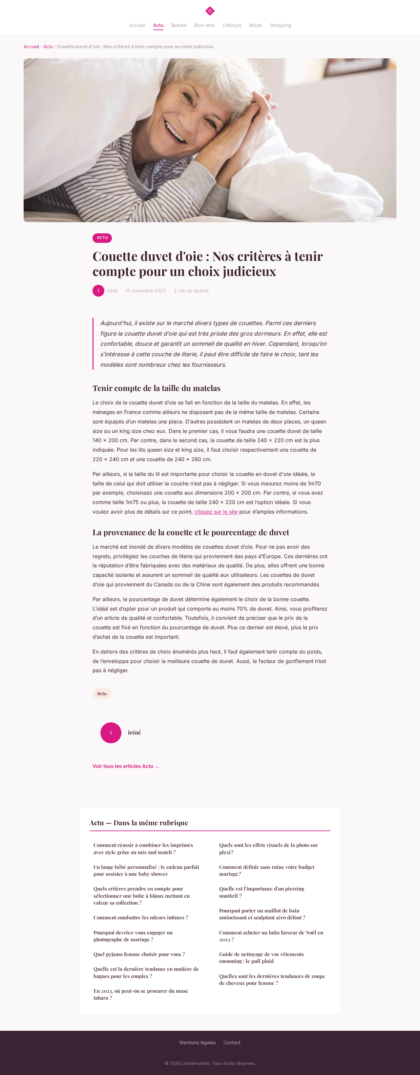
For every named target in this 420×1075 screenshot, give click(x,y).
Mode (255, 25)
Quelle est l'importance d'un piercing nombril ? (261, 892)
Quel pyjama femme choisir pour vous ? (139, 954)
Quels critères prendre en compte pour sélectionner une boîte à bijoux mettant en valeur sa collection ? (142, 895)
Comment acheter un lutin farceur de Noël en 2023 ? (271, 936)
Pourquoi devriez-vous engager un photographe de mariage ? (133, 936)
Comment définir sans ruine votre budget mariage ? (266, 870)
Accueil (137, 25)
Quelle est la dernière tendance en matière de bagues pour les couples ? (146, 972)
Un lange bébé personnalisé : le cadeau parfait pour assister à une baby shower (146, 870)
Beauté (178, 25)
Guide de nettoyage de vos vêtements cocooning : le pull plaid (261, 957)
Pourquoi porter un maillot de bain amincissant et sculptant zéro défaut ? (262, 914)
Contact (232, 1042)
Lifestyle (232, 25)
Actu (158, 25)
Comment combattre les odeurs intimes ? (141, 917)
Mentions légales (197, 1042)
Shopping (280, 25)
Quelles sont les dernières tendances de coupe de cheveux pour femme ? (272, 979)
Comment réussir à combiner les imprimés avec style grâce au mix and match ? (143, 848)
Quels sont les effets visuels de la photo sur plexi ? (268, 848)
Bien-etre (204, 25)
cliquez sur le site (216, 511)
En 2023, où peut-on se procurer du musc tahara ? (141, 994)
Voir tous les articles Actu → (126, 766)
